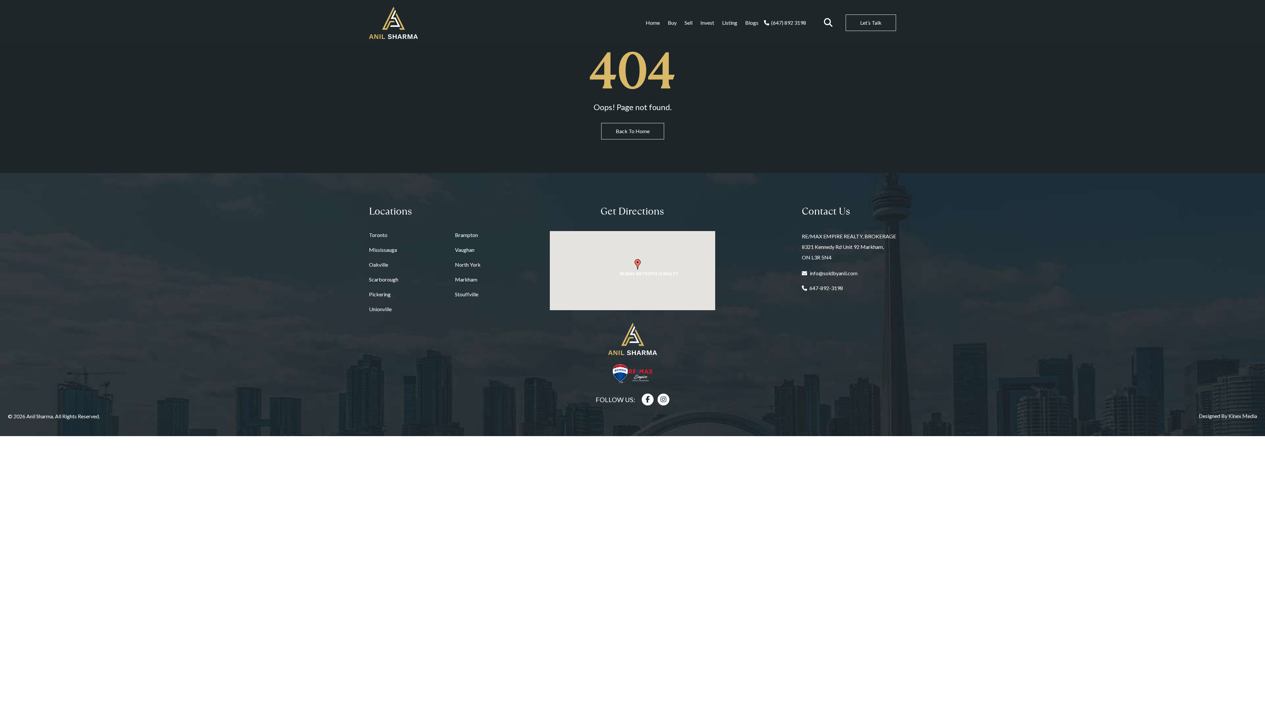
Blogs (751, 22)
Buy (672, 22)
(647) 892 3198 (788, 22)
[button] (637, 264)
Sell (688, 22)
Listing (729, 22)
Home (653, 22)
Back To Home (633, 131)
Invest (707, 22)
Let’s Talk (871, 22)
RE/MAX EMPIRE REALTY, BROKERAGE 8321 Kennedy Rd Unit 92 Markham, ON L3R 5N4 (849, 246)
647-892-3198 (826, 288)
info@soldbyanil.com (833, 273)
